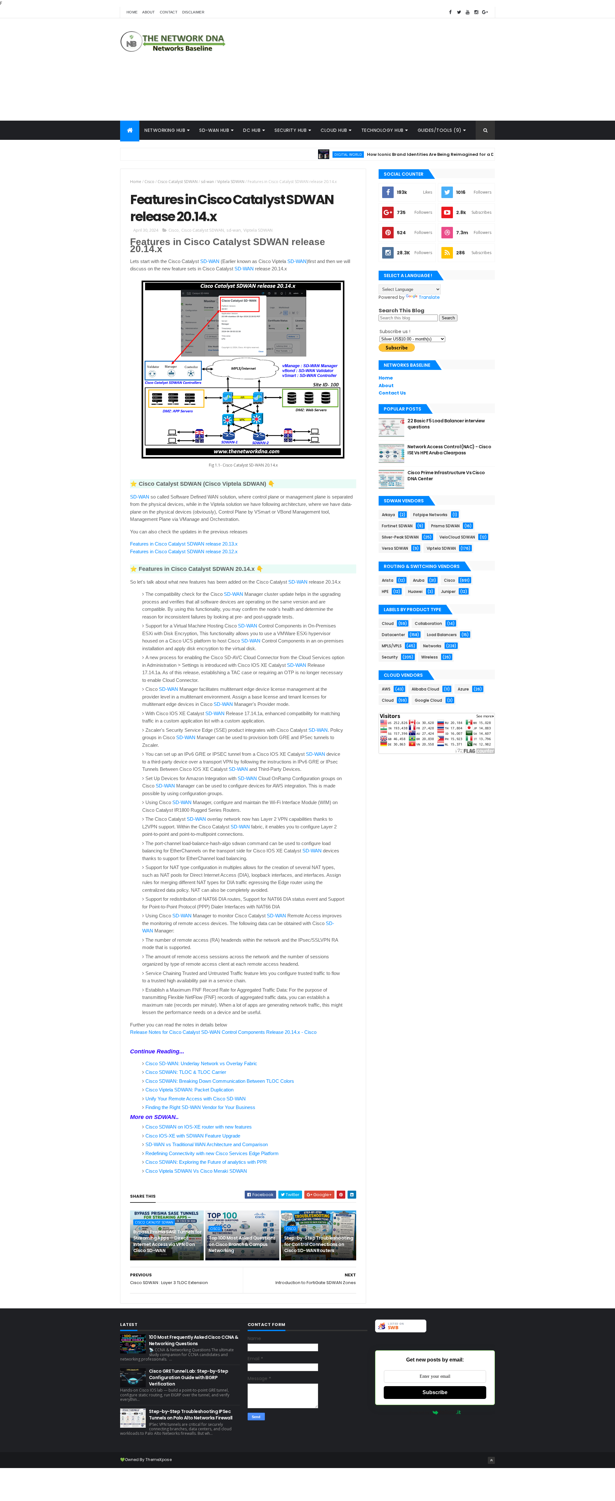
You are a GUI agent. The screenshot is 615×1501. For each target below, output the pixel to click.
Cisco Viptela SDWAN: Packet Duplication (189, 1089)
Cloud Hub (334, 130)
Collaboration (428, 623)
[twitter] (459, 12)
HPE (385, 591)
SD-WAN (209, 261)
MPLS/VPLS (392, 646)
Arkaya (388, 514)
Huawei (415, 591)
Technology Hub (382, 130)
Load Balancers (442, 634)
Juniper (448, 591)
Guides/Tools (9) (440, 130)
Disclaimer (193, 12)
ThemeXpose (158, 1459)
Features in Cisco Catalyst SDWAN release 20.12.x (184, 551)
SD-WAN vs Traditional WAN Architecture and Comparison (206, 1144)
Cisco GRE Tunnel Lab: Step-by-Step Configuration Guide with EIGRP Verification (188, 1377)
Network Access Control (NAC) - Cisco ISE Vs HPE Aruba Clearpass (449, 449)
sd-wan (207, 181)
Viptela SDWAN (230, 181)
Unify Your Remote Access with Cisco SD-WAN (195, 1098)
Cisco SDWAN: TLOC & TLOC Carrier (185, 1072)
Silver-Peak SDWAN (400, 537)
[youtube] (467, 12)
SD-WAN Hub (214, 130)
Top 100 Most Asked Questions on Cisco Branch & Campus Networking (242, 1244)
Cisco (149, 181)
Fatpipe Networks (430, 514)
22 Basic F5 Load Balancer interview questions (446, 424)
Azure (463, 689)
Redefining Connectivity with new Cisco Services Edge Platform (212, 1153)
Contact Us (392, 393)
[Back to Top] (491, 1460)
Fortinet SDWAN (397, 526)
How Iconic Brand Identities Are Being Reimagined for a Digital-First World (420, 154)
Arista (387, 580)
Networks (432, 646)
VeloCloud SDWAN (457, 537)
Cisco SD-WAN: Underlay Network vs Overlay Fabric (201, 1063)
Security (390, 657)
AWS (386, 689)
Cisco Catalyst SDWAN (178, 181)
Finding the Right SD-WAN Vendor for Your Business (200, 1107)
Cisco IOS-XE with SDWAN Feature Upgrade (192, 1135)
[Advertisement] (378, 69)
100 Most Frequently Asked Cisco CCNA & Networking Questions (193, 1340)
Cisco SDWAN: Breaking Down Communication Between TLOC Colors (219, 1081)
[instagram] (476, 12)
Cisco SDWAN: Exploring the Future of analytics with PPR (206, 1162)
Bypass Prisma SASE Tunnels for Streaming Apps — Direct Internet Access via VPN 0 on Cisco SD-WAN (167, 1241)
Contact (168, 12)
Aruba (418, 580)
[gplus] (484, 12)
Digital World (318, 154)
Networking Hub (164, 130)
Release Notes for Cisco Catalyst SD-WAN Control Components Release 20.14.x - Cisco (223, 1032)
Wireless (429, 657)
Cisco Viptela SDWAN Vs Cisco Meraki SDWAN (196, 1171)
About (148, 12)
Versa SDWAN (395, 548)
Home (132, 12)
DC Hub (251, 130)
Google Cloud (428, 700)
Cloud (388, 623)
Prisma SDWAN (445, 526)
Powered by (419, 1412)
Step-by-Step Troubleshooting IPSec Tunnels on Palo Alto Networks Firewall (191, 1414)
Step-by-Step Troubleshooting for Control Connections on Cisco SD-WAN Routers (318, 1244)
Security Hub (291, 130)
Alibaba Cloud (425, 689)
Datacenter (393, 634)
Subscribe (434, 1392)
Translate (429, 297)
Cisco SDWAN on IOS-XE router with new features (198, 1127)
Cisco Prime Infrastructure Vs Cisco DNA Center (446, 475)
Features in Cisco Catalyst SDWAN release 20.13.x (184, 544)
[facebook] (450, 12)
